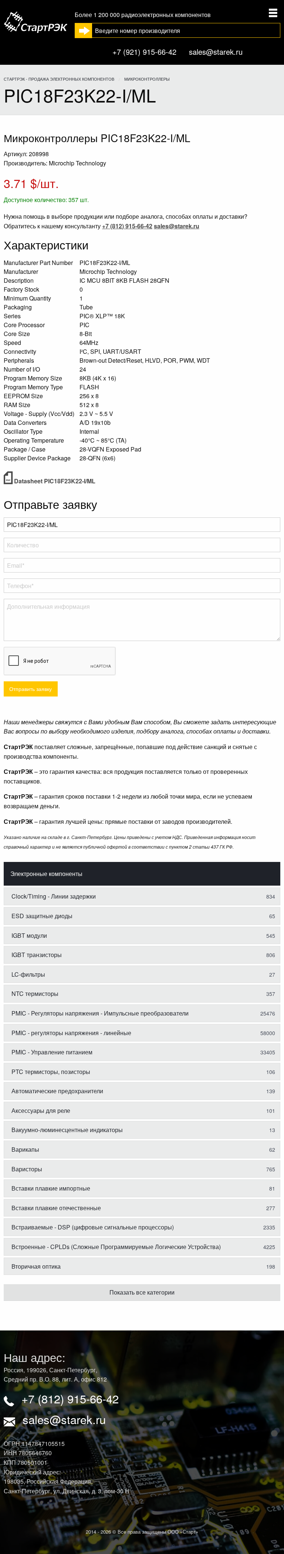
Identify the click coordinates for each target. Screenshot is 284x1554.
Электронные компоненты (46, 873)
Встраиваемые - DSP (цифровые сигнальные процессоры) (143, 1227)
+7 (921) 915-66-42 (144, 51)
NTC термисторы (143, 993)
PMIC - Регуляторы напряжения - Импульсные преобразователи (143, 1013)
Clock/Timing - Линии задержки (143, 896)
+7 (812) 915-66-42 (70, 1398)
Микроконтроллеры (147, 79)
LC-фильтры (143, 974)
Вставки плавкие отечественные (143, 1208)
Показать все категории (142, 1292)
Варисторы (143, 1169)
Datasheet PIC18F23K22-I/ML (54, 481)
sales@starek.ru (216, 51)
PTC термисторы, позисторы (143, 1071)
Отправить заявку (30, 688)
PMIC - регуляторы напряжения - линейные (143, 1032)
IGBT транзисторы (143, 954)
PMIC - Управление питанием (143, 1052)
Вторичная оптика (143, 1266)
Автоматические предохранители (143, 1091)
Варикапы (143, 1149)
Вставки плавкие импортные (143, 1188)
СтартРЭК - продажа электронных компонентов (59, 79)
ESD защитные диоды (143, 916)
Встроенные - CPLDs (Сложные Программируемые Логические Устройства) (143, 1246)
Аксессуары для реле (143, 1110)
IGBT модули (143, 935)
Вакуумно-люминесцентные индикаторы (143, 1129)
